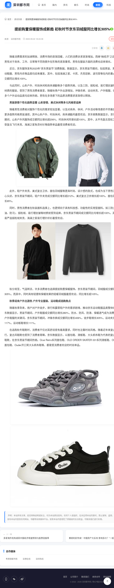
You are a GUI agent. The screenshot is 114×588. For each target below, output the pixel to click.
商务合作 (96, 576)
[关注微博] (22, 579)
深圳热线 (39, 558)
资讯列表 (18, 19)
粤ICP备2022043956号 (101, 581)
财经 (98, 4)
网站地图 (107, 576)
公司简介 (74, 576)
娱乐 (76, 4)
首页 (43, 4)
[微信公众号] (14, 579)
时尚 (87, 4)
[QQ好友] (101, 48)
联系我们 (85, 576)
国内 (54, 4)
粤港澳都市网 (11, 558)
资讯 (65, 4)
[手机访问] (6, 579)
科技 (109, 4)
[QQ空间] (108, 48)
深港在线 (26, 558)
